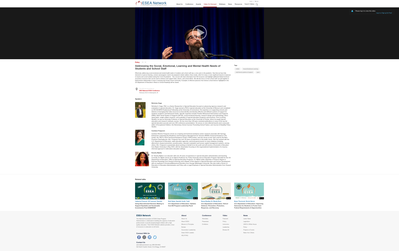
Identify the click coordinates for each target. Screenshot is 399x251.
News (230, 4)
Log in (250, 1)
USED (237, 69)
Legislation (246, 221)
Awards (198, 4)
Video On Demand (210, 4)
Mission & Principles (187, 224)
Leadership (226, 227)
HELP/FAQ (184, 235)
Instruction (226, 224)
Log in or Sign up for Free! (384, 13)
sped (258, 72)
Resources (238, 4)
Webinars (222, 4)
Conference (189, 4)
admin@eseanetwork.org (143, 245)
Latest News (247, 219)
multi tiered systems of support (244, 72)
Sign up (256, 1)
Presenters (205, 221)
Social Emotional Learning (250, 69)
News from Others (248, 233)
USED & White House (250, 224)
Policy (137, 62)
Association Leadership (188, 230)
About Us (179, 4)
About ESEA (185, 221)
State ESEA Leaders (187, 233)
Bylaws (183, 227)
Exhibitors (205, 224)
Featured (225, 219)
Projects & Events (248, 230)
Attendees (205, 219)
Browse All (226, 230)
